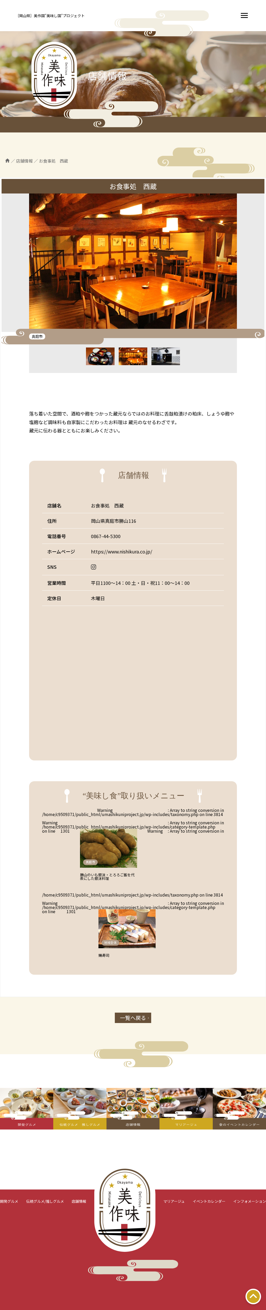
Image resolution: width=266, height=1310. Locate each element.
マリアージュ (174, 1201)
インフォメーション (249, 1201)
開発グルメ (9, 1201)
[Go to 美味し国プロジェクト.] (7, 161)
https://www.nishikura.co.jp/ (121, 551)
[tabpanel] (133, 262)
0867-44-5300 (106, 536)
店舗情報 (79, 1201)
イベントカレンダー (209, 1201)
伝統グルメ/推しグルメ (45, 1201)
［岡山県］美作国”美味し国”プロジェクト (50, 15)
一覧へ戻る (133, 1017)
